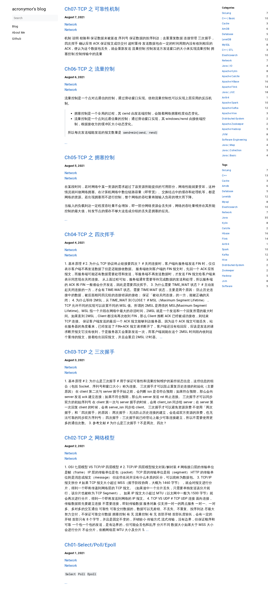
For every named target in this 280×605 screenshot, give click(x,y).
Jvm (224, 281)
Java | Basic (229, 155)
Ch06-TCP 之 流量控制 (90, 69)
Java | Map (228, 145)
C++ (224, 175)
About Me (18, 32)
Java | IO (227, 66)
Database (227, 34)
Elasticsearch (230, 55)
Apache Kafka (230, 108)
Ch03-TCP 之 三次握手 (90, 352)
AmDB (225, 29)
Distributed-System (233, 118)
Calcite (226, 228)
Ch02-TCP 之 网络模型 (90, 438)
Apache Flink (229, 87)
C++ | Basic (228, 18)
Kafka (225, 254)
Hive (224, 260)
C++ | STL (227, 50)
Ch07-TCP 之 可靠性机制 (92, 9)
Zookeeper (228, 270)
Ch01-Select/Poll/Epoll (90, 545)
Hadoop (226, 276)
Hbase (226, 233)
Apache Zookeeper (233, 124)
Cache (225, 23)
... (66, 142)
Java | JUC (228, 92)
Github (16, 38)
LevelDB (226, 39)
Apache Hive (229, 113)
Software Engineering (234, 140)
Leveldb (226, 196)
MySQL (226, 45)
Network (71, 24)
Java (225, 217)
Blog (15, 26)
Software (227, 286)
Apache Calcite (231, 76)
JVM (224, 134)
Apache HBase (230, 81)
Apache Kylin (229, 71)
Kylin (225, 223)
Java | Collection (232, 150)
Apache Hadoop (231, 129)
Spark (225, 249)
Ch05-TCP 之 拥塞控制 (90, 157)
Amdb (225, 186)
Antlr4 (225, 97)
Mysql (225, 202)
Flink (225, 239)
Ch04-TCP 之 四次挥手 (90, 234)
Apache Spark (230, 102)
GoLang (226, 13)
